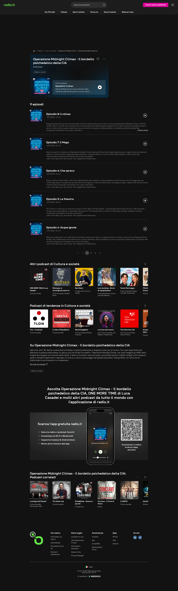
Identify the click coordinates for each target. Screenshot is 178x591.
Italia (90, 567)
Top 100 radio (50, 12)
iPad (114, 540)
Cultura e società (40, 72)
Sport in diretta (78, 12)
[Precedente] (138, 263)
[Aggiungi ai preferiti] (98, 59)
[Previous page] (83, 253)
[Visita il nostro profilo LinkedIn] (135, 537)
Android (115, 544)
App (93, 540)
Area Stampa (55, 543)
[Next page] (95, 253)
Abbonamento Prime (97, 548)
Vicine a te (94, 12)
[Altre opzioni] (104, 59)
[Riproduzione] (100, 87)
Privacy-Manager (77, 555)
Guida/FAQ (96, 544)
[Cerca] (104, 4)
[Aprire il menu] (172, 4)
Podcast (64, 12)
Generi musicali (110, 12)
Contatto (95, 537)
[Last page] (100, 253)
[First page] (78, 253)
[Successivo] (145, 263)
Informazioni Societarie (75, 547)
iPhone (115, 537)
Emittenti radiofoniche (55, 553)
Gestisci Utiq (76, 552)
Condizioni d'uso (77, 537)
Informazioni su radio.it (56, 538)
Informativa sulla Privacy (77, 542)
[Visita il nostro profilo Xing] (140, 537)
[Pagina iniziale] (34, 51)
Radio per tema (127, 12)
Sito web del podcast (37, 364)
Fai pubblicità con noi (57, 547)
